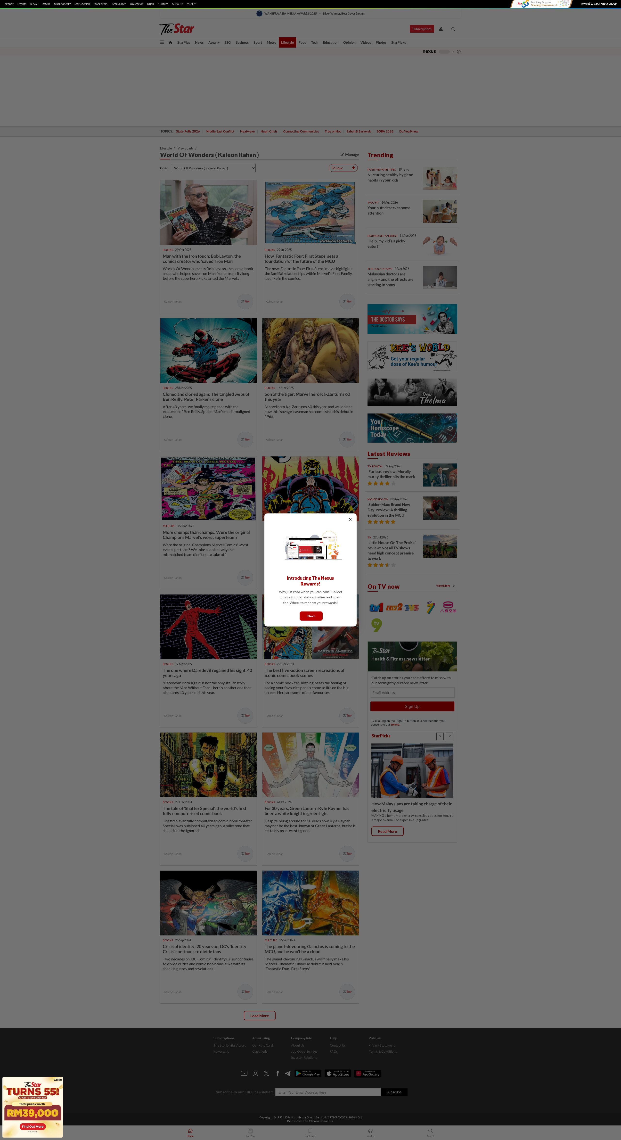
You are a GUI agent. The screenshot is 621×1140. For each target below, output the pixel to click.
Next (311, 616)
